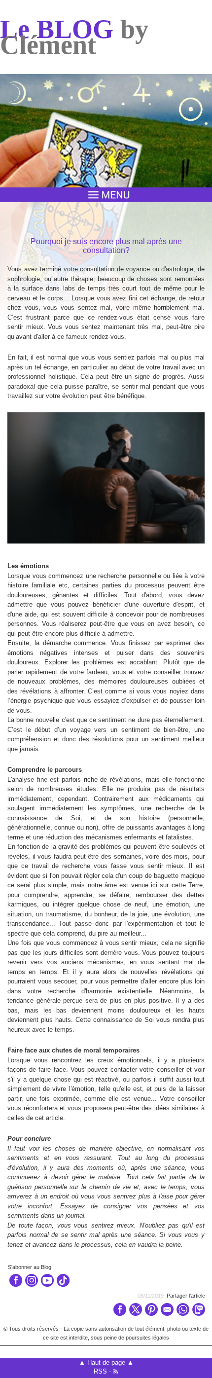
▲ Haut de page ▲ (106, 1362)
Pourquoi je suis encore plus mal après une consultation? (106, 245)
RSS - (103, 1371)
